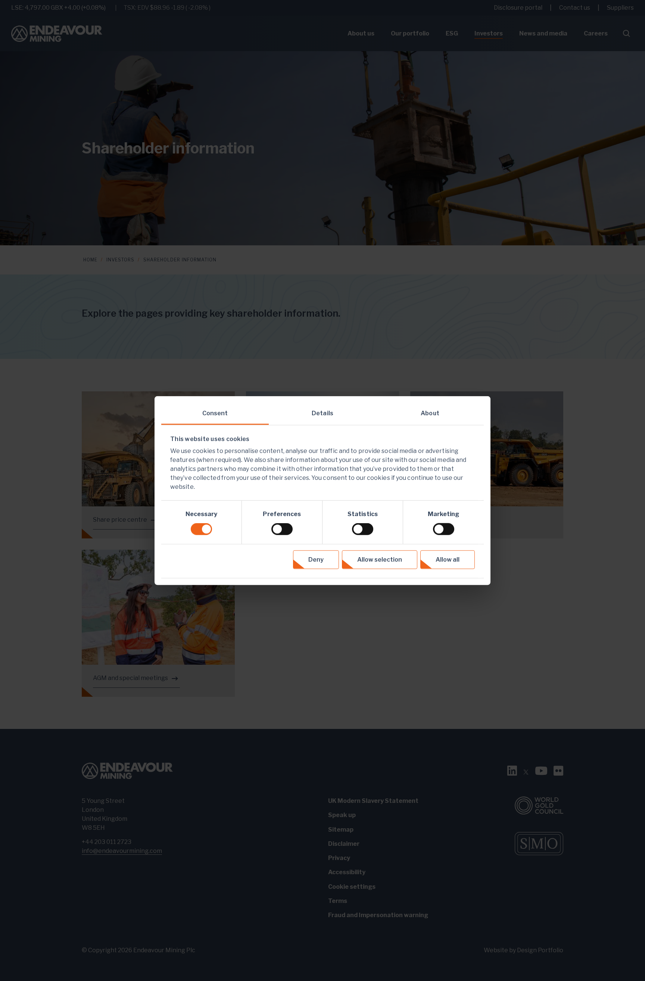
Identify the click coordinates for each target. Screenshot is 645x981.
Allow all (447, 559)
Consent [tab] (215, 412)
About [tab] (430, 412)
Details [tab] (322, 412)
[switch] (282, 529)
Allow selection (379, 559)
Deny (316, 559)
